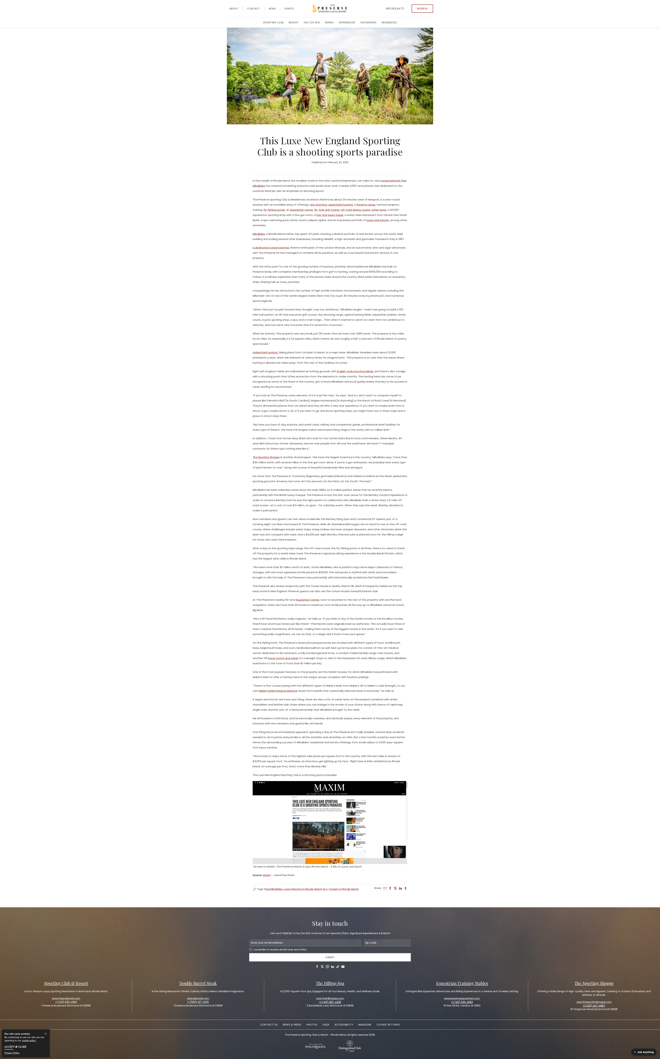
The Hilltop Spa (330, 983)
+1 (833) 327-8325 (198, 1002)
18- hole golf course (326, 210)
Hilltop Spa (312, 22)
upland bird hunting (340, 204)
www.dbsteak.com (198, 998)
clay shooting (318, 204)
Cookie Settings (388, 1024)
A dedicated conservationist (271, 247)
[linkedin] (400, 888)
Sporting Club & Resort (66, 983)
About (233, 8)
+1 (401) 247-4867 (594, 1005)
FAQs (326, 1024)
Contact (253, 8)
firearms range (365, 204)
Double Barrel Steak (198, 983)
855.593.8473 (395, 8)
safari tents (378, 210)
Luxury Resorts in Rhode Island (303, 889)
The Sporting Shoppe (266, 457)
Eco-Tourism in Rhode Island (341, 889)
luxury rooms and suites (283, 658)
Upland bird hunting (265, 352)
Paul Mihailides (273, 889)
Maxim (267, 875)
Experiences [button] (347, 22)
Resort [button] (294, 22)
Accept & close (15, 1046)
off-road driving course (355, 210)
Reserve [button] (422, 8)
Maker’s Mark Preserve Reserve (278, 691)
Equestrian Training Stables (462, 983)
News (272, 8)
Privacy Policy (11, 1052)
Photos (311, 1024)
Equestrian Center (307, 600)
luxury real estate (378, 220)
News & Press (292, 1024)
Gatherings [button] (368, 22)
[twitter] (395, 888)
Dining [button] (329, 22)
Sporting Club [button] (273, 22)
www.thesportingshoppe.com (594, 1002)
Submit (330, 957)
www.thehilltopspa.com (330, 998)
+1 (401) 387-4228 (330, 1002)
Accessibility (344, 1024)
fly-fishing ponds (274, 210)
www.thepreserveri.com (66, 998)
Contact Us (269, 1024)
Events (289, 8)
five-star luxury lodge (329, 215)
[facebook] (390, 888)
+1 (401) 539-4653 (462, 1002)
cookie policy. (29, 1040)
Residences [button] (389, 22)
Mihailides (259, 234)
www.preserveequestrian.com (462, 998)
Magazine (364, 1024)
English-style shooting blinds (355, 371)
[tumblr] (405, 888)
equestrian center (301, 210)
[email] (385, 888)
